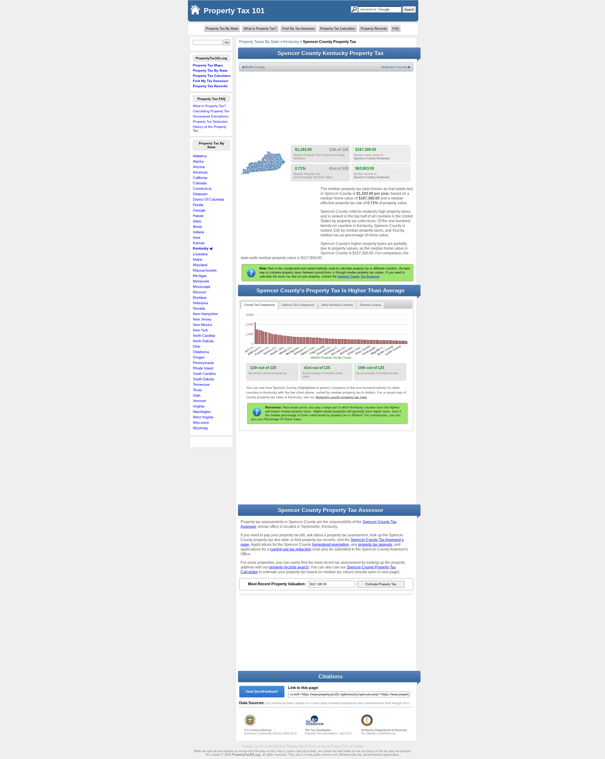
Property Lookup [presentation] (370, 305)
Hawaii (198, 216)
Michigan (200, 276)
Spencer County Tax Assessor (358, 276)
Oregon (198, 357)
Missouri (199, 292)
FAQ (395, 28)
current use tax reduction (290, 549)
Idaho (197, 221)
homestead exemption (330, 544)
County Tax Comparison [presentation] (259, 305)
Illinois (197, 227)
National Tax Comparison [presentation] (298, 305)
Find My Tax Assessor (298, 28)
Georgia (199, 210)
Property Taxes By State (259, 42)
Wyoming (200, 428)
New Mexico (202, 325)
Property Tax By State (222, 28)
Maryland (200, 265)
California (200, 178)
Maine (197, 259)
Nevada (199, 308)
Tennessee (201, 384)
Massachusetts (205, 270)
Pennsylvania (203, 363)
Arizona (199, 167)
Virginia (198, 406)
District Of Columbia (208, 199)
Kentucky (291, 42)
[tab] (259, 305)
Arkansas (200, 172)
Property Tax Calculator (337, 28)
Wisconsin (201, 423)
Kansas (199, 243)
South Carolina (204, 374)
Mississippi (201, 287)
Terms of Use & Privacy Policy (329, 746)
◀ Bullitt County (253, 67)
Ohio (196, 346)
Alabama (200, 156)
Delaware (200, 194)
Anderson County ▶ (396, 67)
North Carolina (204, 336)
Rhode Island (203, 368)
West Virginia (203, 417)
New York (200, 330)
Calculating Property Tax (211, 111)
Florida (198, 205)
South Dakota (203, 379)
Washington (202, 412)
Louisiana (200, 254)
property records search (289, 567)
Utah (196, 395)
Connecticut (202, 188)
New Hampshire (205, 314)
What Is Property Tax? (260, 28)
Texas (197, 390)
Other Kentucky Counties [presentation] (337, 305)
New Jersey (202, 319)
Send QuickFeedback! (262, 691)
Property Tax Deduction (210, 121)
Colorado (200, 183)
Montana (199, 297)
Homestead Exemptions (211, 116)
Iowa (196, 237)
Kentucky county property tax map (341, 397)
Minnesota (201, 281)
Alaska (198, 161)
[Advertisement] (326, 108)
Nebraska (200, 303)
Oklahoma (201, 352)
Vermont (199, 401)
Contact (358, 746)
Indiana (198, 232)
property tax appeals (375, 544)
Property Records (374, 28)
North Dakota (203, 341)
